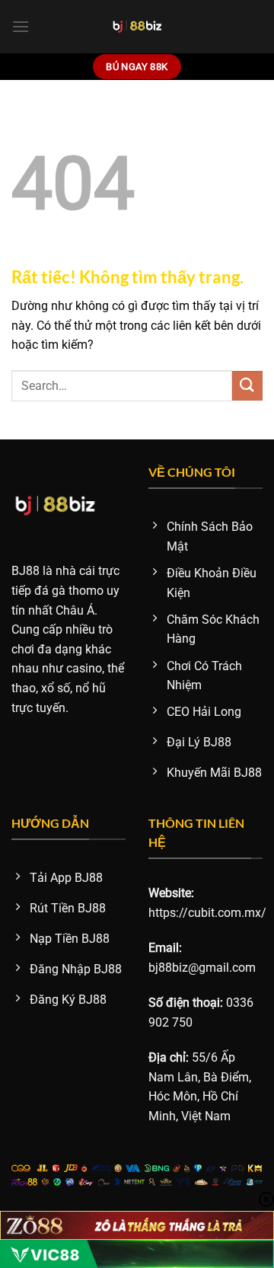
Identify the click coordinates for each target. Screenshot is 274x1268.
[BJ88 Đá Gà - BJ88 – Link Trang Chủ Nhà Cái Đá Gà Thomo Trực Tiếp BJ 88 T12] (137, 26)
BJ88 (25, 571)
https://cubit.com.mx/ (207, 912)
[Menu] (20, 26)
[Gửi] (247, 386)
